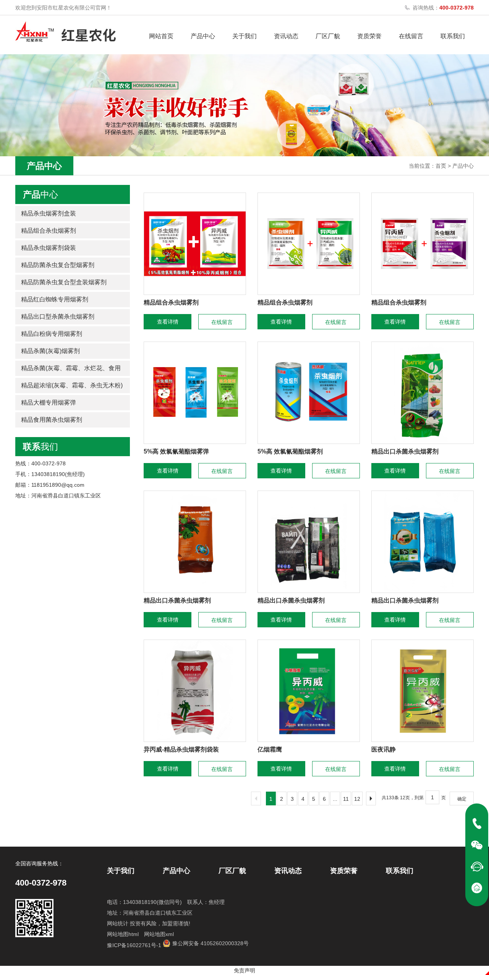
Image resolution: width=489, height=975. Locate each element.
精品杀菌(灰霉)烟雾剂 (50, 351)
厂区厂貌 (328, 36)
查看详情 (167, 322)
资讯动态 (286, 36)
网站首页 (161, 36)
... (335, 799)
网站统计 (117, 923)
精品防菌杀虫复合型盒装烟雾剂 (64, 282)
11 (346, 799)
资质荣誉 (369, 36)
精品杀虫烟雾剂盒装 (48, 213)
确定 (461, 799)
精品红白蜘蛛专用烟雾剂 (54, 299)
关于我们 (244, 36)
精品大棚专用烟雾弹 (48, 402)
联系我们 (452, 36)
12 (357, 799)
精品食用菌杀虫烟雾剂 (51, 419)
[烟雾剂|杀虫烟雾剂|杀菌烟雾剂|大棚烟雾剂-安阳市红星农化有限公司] (65, 31)
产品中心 (203, 36)
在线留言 (411, 36)
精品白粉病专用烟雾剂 (51, 333)
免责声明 (244, 970)
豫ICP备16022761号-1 (134, 945)
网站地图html (123, 934)
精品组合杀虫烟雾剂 (48, 230)
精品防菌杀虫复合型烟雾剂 (57, 265)
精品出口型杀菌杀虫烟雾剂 (57, 316)
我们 (40, 447)
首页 (441, 166)
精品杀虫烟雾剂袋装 (48, 248)
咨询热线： (443, 8)
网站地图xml (159, 934)
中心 (40, 194)
